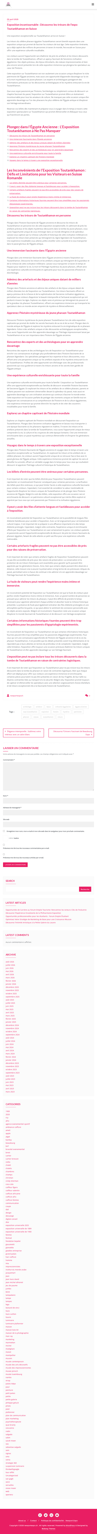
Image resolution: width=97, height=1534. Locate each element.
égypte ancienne (81, 707)
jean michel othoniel (14, 1282)
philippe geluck (12, 1403)
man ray (9, 1336)
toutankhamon (48, 717)
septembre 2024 (12, 1034)
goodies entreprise (14, 1250)
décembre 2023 (12, 1063)
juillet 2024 (10, 1041)
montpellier (11, 1355)
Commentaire (9, 760)
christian (9, 1178)
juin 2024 (10, 1044)
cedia (8, 1162)
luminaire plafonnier (14, 1323)
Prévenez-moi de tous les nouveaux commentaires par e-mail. (26, 848)
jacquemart (10, 1273)
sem (7, 1450)
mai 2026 (9, 971)
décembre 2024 (12, 1025)
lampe (8, 1298)
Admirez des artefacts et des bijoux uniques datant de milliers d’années (39, 143)
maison (9, 1327)
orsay (8, 1380)
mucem (9, 1358)
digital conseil (11, 1219)
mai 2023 (9, 1085)
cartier (8, 1155)
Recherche (85, 889)
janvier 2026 (11, 984)
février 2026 (11, 981)
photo (8, 1406)
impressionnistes (13, 1266)
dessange (10, 1216)
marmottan (10, 1342)
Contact (33, 1521)
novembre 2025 (12, 990)
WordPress (70, 1525)
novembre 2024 (12, 1028)
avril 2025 (10, 1012)
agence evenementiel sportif (18, 1124)
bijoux (49, 707)
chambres (10, 1171)
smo (7, 1456)
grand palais (11, 1254)
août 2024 (10, 1038)
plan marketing (12, 1418)
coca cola (9, 1184)
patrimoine (78, 712)
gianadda (10, 1247)
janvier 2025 (11, 1022)
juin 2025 (10, 1006)
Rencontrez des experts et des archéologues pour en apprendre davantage (41, 150)
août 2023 (10, 1076)
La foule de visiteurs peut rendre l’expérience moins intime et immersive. (40, 197)
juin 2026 (10, 968)
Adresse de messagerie (12, 807)
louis (8, 1311)
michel (8, 1345)
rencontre (10, 1428)
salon (8, 1437)
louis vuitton (11, 1314)
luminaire (10, 1320)
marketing (10, 1339)
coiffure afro (11, 1197)
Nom (5, 796)
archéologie (27, 707)
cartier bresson (12, 1159)
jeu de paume (11, 1285)
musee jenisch (12, 1371)
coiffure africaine (13, 1193)
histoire (55, 712)
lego (7, 1304)
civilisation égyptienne (63, 707)
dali (7, 1209)
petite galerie (11, 1399)
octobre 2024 (11, 1031)
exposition (45, 712)
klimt (8, 1292)
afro (7, 1121)
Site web (6, 819)
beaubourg (10, 1143)
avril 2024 (10, 1050)
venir (8, 1482)
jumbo (8, 1288)
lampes (9, 1301)
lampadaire (10, 1295)
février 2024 (11, 1057)
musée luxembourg (14, 1374)
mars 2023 (10, 1091)
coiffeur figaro (12, 1187)
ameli (8, 1130)
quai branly (10, 1425)
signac (8, 1453)
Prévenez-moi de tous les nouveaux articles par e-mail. (23, 857)
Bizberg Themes (48, 1529)
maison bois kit (12, 1330)
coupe (8, 1206)
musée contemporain (15, 1361)
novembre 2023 (12, 1066)
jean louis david (12, 1279)
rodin (8, 1431)
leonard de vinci (12, 1308)
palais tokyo (11, 1383)
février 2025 (11, 1019)
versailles (10, 1485)
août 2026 (10, 962)
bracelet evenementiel (15, 1149)
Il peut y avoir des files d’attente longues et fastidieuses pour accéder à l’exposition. (44, 186)
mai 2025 (9, 1009)
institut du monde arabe (16, 1269)
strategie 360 (11, 1463)
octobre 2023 (11, 1069)
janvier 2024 (11, 1060)
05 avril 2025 (12, 19)
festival (9, 1238)
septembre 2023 (12, 1073)
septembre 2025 (12, 996)
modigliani (10, 1349)
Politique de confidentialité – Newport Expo (59, 1521)
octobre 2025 (11, 993)
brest (8, 1152)
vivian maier (11, 1488)
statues (36, 717)
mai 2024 (9, 1047)
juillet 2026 (10, 965)
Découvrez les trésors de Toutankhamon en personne (32, 135)
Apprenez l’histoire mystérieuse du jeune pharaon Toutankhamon (37, 146)
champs (9, 1174)
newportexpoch (16, 695)
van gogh (9, 1479)
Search (10, 881)
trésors (60, 717)
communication (12, 1203)
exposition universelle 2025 (17, 1225)
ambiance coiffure (13, 1127)
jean (7, 1276)
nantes (8, 1377)
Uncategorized (12, 1475)
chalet (8, 1165)
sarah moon (11, 1440)
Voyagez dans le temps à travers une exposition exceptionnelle (36, 160)
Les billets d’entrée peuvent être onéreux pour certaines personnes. (38, 183)
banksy (9, 1140)
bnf (7, 1146)
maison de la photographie (17, 1333)
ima (7, 1263)
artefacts (39, 707)
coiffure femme (12, 1200)
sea (7, 1444)
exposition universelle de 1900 (18, 1231)
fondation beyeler (13, 1241)
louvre (8, 1317)
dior (7, 1222)
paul (7, 1387)
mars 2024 (10, 1053)
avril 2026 (10, 974)
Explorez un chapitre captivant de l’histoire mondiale (31, 157)
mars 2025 (10, 1015)
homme (9, 1260)
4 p (7, 1117)
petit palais (10, 1393)
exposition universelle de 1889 (18, 1228)
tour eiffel (10, 1472)
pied (7, 1409)
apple (8, 1133)
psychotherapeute (13, 1422)
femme (9, 1235)
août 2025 (10, 1000)
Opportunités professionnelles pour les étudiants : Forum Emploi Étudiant (37, 916)
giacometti (10, 1244)
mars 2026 (10, 977)
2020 (8, 1114)
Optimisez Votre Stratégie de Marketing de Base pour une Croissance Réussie (38, 919)
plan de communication (16, 1415)
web (7, 1491)
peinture (9, 1390)
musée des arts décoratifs (17, 1364)
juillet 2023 (10, 1079)
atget (8, 1136)
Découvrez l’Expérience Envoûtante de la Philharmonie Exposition (33, 913)
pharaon (26, 717)
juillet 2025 (10, 1003)
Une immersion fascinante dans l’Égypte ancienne (30, 139)
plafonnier (10, 1412)
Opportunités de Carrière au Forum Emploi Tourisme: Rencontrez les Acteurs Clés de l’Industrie (46, 910)
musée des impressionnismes (18, 1368)
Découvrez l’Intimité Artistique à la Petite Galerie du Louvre (31, 922)
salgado (9, 1434)
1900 (8, 1111)
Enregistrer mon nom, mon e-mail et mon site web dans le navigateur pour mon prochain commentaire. (45, 831)
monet (8, 1352)
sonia (8, 1459)
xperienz (9, 1494)
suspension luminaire (15, 1466)
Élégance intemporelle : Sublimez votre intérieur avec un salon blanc (23, 733)
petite (8, 1396)
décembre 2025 (12, 987)
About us (22, 1521)
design (8, 1213)
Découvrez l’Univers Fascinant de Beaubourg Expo (72, 733)
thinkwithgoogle (12, 1469)
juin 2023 (10, 1082)
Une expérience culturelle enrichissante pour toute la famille (35, 153)
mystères (66, 712)
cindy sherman (12, 1181)
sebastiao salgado (13, 1447)
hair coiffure (11, 1257)
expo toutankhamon (30, 712)
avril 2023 (10, 1088)
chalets (9, 1168)
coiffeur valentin (13, 1190)
